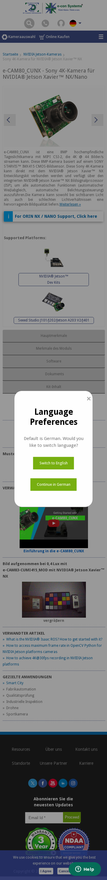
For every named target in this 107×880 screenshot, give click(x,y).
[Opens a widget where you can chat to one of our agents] (84, 869)
